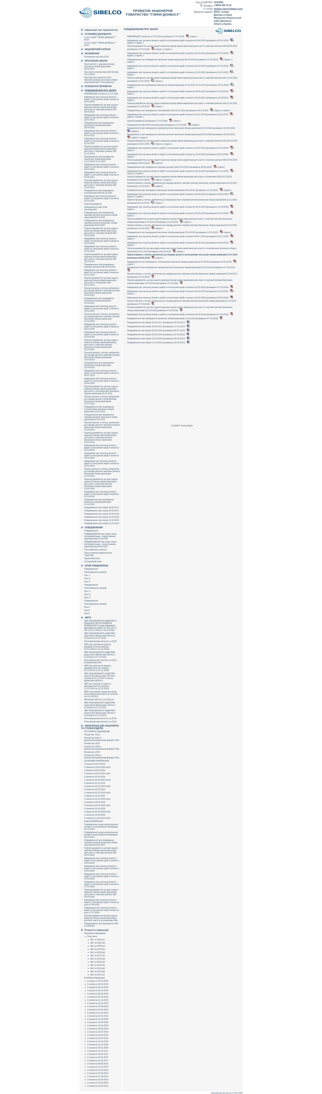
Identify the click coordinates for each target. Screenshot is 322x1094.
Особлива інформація (94, 978)
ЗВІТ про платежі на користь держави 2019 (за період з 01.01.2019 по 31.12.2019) (97, 668)
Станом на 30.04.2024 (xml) (97, 780)
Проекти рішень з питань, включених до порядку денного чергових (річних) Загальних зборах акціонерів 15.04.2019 (102, 426)
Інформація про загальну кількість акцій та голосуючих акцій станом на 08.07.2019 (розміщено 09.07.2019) (178, 236)
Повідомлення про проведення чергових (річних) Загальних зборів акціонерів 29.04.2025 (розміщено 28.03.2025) (181, 134)
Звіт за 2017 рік (97, 955)
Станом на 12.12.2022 (97, 1003)
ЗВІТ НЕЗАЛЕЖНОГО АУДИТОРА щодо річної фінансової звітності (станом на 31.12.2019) (99, 654)
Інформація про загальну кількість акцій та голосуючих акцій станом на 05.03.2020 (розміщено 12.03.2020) (178, 213)
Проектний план (92, 558)
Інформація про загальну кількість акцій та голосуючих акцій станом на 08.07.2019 (101, 373)
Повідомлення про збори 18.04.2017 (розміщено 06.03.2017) (156, 322)
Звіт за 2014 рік (97, 965)
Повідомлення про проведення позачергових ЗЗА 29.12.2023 (99, 191)
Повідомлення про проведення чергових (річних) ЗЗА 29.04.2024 (100, 265)
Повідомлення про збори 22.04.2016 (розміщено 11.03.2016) (156, 334)
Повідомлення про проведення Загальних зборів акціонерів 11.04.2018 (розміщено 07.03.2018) (173, 318)
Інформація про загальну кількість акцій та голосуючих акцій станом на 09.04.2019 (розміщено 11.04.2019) (178, 291)
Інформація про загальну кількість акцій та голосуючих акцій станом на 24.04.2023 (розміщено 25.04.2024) (178, 148)
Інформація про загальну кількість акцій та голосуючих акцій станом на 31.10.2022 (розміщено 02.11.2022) (178, 72)
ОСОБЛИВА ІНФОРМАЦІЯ (96, 761)
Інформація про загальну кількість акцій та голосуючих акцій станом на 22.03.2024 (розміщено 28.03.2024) (178, 154)
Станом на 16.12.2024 (94, 796)
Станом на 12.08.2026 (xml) (97, 818)
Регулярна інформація (95, 933)
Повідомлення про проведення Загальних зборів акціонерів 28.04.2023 (99, 125)
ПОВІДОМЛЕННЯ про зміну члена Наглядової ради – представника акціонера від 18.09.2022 (100, 544)
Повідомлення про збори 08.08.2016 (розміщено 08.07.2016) (156, 330)
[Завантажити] (187, 36)
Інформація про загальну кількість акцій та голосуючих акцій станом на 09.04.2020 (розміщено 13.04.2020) (178, 207)
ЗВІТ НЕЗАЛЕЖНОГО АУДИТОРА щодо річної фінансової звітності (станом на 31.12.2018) (99, 635)
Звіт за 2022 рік (97, 939)
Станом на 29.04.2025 (94, 802)
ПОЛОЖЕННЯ (92, 53)
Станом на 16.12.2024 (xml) (97, 799)
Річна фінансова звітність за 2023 (100, 721)
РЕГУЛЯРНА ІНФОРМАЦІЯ (97, 731)
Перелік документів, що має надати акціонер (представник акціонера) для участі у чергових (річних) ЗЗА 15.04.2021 (101, 184)
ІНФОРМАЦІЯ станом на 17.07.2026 (101, 94)
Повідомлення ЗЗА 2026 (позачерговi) (95, 208)
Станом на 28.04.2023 (97, 990)
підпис (193, 36)
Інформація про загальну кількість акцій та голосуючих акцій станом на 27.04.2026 (101, 884)
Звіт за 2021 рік (97, 943)
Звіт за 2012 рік (97, 971)
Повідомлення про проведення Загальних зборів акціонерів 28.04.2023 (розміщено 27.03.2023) (173, 59)
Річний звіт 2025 (92, 752)
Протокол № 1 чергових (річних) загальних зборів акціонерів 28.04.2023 (99, 66)
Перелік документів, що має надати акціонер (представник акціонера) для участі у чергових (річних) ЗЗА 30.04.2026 (101, 893)
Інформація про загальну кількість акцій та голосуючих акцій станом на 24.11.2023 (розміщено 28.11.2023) (178, 114)
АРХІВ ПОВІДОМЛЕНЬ (96, 565)
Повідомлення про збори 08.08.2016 (101, 514)
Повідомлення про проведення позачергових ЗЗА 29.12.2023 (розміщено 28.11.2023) (168, 110)
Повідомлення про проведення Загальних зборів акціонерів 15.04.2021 (99, 300)
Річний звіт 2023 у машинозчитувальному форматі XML (101, 739)
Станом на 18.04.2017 (97, 1051)
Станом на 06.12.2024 (94, 789)
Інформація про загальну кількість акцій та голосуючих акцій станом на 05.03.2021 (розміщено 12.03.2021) (178, 98)
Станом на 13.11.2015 (97, 1067)
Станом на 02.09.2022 (97, 1006)
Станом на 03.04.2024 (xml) (97, 767)
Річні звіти (92, 936)
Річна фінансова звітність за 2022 (100, 718)
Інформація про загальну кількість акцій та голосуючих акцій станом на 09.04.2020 (101, 326)
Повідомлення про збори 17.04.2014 (101, 523)
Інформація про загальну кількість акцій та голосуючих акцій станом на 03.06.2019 (101, 380)
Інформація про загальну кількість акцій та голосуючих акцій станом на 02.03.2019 (101, 447)
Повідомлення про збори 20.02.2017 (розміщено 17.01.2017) (156, 326)
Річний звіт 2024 (92, 743)
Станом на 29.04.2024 (94, 770)
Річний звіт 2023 (92, 735)
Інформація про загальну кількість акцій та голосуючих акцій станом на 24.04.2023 (101, 99)
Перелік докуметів (92, 204)
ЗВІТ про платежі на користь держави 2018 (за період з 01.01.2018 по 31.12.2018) (97, 646)
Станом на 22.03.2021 (97, 1016)
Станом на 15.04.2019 (97, 1035)
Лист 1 (87, 575)
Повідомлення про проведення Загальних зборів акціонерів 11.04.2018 (99, 501)
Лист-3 (87, 597)
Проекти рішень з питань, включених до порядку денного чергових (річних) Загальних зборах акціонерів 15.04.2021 (102, 291)
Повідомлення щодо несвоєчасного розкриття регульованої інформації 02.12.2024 (101, 826)
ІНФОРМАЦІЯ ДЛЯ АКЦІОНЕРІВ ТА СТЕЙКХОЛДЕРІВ (100, 727)
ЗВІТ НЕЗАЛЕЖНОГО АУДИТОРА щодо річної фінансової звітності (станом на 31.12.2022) (99, 705)
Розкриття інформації (97, 930)
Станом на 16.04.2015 (97, 1070)
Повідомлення (91, 531)
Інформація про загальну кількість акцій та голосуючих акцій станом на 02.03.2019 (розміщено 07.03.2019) (178, 287)
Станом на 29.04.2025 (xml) (97, 805)
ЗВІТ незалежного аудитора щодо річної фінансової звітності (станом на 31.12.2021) (101, 694)
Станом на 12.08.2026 (94, 815)
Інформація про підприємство (101, 30)
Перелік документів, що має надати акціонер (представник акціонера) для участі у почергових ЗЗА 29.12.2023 (101, 281)
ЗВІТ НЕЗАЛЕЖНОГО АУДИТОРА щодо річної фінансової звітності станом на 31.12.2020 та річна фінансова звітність (99, 677)
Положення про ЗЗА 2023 (96, 57)
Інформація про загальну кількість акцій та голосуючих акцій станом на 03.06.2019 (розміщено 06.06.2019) (178, 243)
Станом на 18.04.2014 (97, 1079)
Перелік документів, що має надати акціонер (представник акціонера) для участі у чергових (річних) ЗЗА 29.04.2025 (101, 232)
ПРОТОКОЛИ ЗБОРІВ (96, 61)
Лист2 (87, 610)
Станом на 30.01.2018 (97, 1048)
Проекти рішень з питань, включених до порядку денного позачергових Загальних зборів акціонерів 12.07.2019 (101, 400)
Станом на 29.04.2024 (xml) (97, 773)
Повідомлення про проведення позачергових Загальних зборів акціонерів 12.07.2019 (99, 409)
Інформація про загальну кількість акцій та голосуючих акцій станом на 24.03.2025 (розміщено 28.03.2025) (178, 194)
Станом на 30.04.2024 (94, 777)
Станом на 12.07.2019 (97, 1032)
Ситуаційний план (93, 561)
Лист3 (87, 613)
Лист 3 (87, 581)
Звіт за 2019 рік (97, 949)
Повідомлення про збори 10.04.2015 (101, 520)
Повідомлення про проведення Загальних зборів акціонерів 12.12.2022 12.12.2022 (99, 159)
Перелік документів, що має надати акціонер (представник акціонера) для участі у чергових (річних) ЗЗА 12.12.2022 (101, 150)
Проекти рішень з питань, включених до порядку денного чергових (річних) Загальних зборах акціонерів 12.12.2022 (102, 317)
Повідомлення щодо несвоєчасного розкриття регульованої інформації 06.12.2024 (101, 834)
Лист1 (87, 607)
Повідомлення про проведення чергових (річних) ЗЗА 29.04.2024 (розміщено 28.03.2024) (169, 167)
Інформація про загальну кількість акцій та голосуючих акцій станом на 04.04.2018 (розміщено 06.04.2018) (178, 298)
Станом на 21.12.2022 (97, 1000)
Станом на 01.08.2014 (97, 1076)
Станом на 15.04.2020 (97, 1022)
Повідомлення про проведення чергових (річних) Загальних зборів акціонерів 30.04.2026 (100, 214)
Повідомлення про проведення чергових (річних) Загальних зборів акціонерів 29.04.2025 (100, 222)
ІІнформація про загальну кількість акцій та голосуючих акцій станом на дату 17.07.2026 (101, 910)
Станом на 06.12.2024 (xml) (97, 792)
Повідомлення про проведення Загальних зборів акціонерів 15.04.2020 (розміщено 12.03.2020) (173, 232)
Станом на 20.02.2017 (97, 1060)
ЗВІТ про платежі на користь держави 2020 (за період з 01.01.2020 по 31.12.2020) (97, 686)
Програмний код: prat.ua (221, 1093)
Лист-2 (87, 594)
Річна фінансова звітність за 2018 (100, 641)
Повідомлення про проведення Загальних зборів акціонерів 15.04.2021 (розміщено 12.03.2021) (173, 190)
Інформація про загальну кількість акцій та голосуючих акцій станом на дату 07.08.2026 (101, 902)
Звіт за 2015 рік (97, 962)
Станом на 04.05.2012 (97, 1086)
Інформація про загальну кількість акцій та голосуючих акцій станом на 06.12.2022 (101, 133)
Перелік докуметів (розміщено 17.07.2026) (147, 121)
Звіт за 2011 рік (97, 974)
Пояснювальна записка (95, 550)
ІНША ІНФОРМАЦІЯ (93, 821)
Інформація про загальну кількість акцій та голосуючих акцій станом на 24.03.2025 (101, 308)
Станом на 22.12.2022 (97, 997)
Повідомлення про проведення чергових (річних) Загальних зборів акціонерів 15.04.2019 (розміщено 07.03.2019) (181, 267)
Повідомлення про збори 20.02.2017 (101, 510)
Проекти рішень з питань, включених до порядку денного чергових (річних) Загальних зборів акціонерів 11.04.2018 (102, 472)
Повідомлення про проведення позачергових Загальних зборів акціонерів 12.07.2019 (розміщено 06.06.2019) (179, 262)
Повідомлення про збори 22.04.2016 (101, 517)
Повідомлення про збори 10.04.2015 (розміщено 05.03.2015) (156, 338)
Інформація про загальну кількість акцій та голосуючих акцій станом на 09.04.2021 (101, 166)
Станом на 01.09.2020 (97, 1019)
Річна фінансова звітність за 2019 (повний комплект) (100, 661)
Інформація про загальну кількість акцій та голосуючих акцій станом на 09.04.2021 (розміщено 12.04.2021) (178, 91)
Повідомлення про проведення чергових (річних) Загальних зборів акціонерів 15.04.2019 (100, 417)
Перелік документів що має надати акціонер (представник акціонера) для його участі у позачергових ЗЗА (101, 918)
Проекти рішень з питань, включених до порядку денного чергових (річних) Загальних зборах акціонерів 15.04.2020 (102, 356)
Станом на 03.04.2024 (94, 764)
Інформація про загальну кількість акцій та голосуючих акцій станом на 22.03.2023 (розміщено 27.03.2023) (178, 53)
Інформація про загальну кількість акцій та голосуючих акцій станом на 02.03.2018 (101, 494)
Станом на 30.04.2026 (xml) (97, 812)
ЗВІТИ (88, 617)
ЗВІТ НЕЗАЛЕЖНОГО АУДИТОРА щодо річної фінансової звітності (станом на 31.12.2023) (99, 712)
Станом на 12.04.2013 (97, 1083)
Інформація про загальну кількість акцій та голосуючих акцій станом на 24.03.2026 (101, 876)
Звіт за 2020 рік (97, 946)
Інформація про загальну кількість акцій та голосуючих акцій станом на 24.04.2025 (101, 868)
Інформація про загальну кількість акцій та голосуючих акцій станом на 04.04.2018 (101, 463)
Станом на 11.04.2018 (97, 1041)
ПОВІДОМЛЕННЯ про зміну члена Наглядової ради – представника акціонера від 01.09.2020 (100, 536)
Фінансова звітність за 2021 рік (99, 699)
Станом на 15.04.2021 (97, 1009)
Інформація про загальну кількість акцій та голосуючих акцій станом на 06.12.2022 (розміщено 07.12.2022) (178, 66)
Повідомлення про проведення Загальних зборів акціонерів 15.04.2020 (99, 365)
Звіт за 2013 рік (97, 968)
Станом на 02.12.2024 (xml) (97, 786)
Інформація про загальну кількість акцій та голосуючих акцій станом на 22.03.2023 (101, 117)
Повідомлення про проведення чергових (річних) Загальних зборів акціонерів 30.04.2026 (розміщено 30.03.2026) (181, 128)
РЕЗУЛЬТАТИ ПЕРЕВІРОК (98, 86)
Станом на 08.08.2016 (97, 1064)
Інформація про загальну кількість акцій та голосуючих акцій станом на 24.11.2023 (101, 198)
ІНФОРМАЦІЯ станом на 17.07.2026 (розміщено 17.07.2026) (156, 36)
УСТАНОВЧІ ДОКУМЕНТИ (98, 34)
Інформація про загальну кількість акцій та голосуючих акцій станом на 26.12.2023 (101, 272)
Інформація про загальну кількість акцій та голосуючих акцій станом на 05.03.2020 (101, 334)
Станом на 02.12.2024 (94, 783)
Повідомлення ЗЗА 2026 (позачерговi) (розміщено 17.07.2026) (157, 125)
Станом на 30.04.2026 (94, 808)
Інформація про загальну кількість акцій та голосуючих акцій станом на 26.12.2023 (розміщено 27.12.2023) (178, 171)
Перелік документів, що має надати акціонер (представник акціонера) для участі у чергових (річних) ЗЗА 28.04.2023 (101, 108)
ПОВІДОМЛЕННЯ (94, 527)
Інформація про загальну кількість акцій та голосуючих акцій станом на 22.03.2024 (101, 248)
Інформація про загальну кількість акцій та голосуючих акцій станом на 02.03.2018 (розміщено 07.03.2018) (178, 314)
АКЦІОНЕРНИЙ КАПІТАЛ (98, 49)
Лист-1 (87, 591)
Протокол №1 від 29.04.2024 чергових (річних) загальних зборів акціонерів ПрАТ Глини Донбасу (100, 79)
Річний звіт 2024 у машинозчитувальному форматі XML (101, 747)
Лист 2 (87, 578)
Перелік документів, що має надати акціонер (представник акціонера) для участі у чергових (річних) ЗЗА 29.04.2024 (101, 258)
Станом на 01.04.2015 (97, 1073)
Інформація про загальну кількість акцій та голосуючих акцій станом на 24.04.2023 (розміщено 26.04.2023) (178, 40)
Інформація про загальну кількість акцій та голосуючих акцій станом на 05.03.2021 (101, 174)
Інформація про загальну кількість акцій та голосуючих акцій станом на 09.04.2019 (101, 455)
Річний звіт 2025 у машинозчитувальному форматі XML (101, 756)
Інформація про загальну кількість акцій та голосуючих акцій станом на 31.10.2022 (101, 140)
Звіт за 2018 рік (97, 952)
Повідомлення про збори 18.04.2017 (101, 507)
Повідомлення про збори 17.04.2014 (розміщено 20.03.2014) (156, 342)
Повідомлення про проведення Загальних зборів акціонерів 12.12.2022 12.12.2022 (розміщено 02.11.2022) (178, 85)
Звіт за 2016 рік (97, 959)
